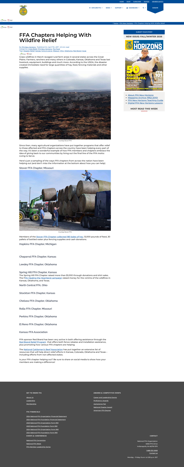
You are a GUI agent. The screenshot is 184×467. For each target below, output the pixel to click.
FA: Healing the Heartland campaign (43, 278)
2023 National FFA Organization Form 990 (42, 423)
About (141, 95)
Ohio (62, 51)
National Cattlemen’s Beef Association (43, 349)
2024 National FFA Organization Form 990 (42, 429)
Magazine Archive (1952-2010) (143, 98)
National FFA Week (33, 444)
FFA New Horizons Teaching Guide (145, 100)
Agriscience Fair (100, 404)
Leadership (30, 401)
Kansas (38, 51)
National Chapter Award (103, 407)
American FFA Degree (102, 410)
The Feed (56, 49)
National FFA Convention (36, 440)
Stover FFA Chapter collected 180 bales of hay (59, 237)
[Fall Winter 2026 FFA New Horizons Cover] (144, 40)
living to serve (46, 51)
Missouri (56, 51)
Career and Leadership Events (105, 397)
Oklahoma (69, 51)
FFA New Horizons (126, 23)
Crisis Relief (32, 49)
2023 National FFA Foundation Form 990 (41, 426)
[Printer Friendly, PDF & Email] (6, 20)
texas (84, 51)
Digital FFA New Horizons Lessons (145, 103)
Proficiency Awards (101, 401)
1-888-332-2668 (152, 450)
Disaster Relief (29, 51)
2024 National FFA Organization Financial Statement (46, 416)
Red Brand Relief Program (32, 342)
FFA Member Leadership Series (38, 447)
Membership (31, 404)
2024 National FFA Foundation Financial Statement (46, 420)
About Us (29, 397)
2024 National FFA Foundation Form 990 (42, 433)
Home (116, 23)
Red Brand (77, 51)
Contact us (153, 453)
